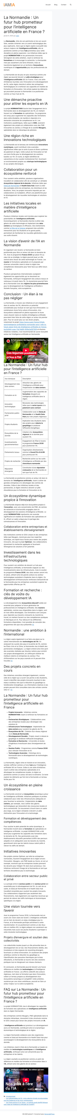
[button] (70, 5)
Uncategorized (10, 1096)
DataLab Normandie (11, 186)
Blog (55, 5)
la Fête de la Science (17, 228)
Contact (63, 5)
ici (33, 625)
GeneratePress (49, 1114)
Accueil (48, 5)
